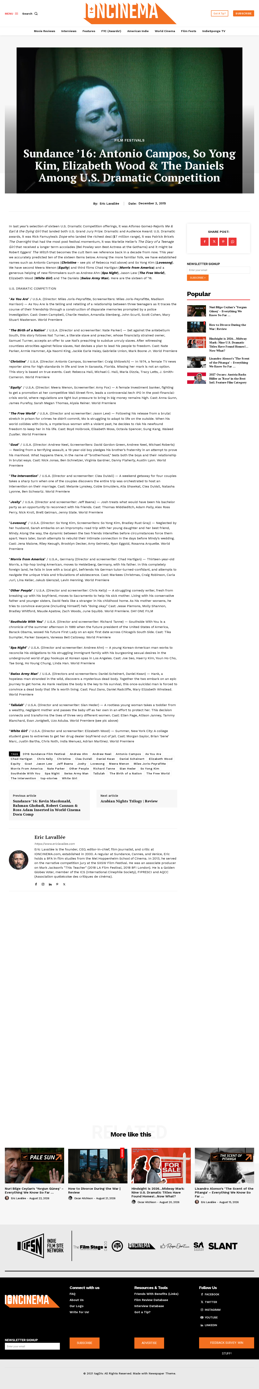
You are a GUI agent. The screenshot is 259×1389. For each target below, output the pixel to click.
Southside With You (25, 773)
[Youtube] (202, 1317)
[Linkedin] (50, 883)
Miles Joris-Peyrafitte (150, 763)
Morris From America (27, 768)
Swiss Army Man (76, 773)
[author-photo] (7, 1198)
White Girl (69, 778)
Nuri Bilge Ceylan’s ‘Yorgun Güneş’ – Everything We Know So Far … (228, 311)
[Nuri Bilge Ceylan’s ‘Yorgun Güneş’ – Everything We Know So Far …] (196, 311)
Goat (28, 763)
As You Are (153, 754)
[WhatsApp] (232, 242)
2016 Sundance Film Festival (44, 754)
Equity (15, 763)
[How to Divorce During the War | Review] (196, 327)
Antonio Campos (128, 754)
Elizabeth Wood (161, 758)
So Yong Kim (149, 768)
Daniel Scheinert (132, 758)
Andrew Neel (101, 754)
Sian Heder (128, 768)
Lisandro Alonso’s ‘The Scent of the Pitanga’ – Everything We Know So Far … (229, 362)
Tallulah (99, 773)
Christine (64, 758)
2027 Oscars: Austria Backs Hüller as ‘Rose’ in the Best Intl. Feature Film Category (227, 378)
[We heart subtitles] (130, 13)
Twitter (211, 1302)
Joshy (81, 763)
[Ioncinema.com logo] (32, 1301)
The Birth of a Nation (125, 773)
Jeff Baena (65, 763)
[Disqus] (93, 950)
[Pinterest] (57, 883)
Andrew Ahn (79, 754)
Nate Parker (56, 768)
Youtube (211, 1317)
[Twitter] (64, 883)
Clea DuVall (83, 758)
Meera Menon (119, 763)
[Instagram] (43, 883)
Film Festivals (130, 140)
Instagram (213, 1309)
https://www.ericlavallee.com (54, 843)
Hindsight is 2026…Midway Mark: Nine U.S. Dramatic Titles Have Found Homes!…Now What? (228, 344)
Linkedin (211, 1325)
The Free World (158, 773)
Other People (79, 768)
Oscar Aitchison (83, 1198)
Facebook (212, 1294)
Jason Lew (44, 763)
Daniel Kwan (106, 758)
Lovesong (97, 763)
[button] (30, 13)
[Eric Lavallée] (18, 860)
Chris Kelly (45, 758)
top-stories (48, 778)
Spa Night (52, 773)
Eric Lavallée (109, 203)
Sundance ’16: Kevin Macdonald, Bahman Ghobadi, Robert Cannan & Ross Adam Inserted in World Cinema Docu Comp (47, 807)
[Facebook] (35, 883)
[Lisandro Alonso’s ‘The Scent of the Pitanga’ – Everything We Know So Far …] (196, 362)
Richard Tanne (104, 768)
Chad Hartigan (22, 758)
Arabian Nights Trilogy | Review (129, 801)
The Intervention (23, 778)
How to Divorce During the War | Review (94, 1190)
